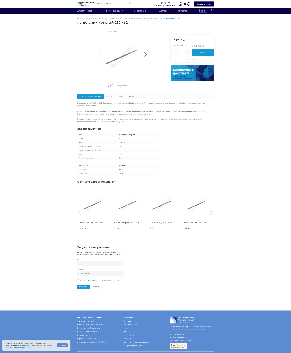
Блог (125, 328)
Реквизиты (128, 339)
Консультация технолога (133, 346)
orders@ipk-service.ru (165, 5)
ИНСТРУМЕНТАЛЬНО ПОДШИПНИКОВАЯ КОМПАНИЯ (88, 4)
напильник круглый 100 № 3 (126, 222)
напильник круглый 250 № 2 (196, 222)
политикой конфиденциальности (18, 348)
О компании (128, 317)
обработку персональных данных (106, 280)
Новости (127, 331)
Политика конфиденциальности (136, 342)
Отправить (83, 287)
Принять (62, 345)
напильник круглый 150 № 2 (161, 222)
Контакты (127, 321)
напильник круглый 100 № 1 (92, 222)
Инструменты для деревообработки (92, 342)
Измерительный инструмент (89, 331)
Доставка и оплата (131, 324)
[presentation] (99, 54)
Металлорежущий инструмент (89, 317)
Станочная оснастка (85, 321)
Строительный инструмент (88, 339)
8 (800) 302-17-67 (167, 2)
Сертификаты (129, 335)
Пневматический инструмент (89, 328)
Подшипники (82, 335)
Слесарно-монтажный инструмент (91, 324)
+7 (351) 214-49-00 (177, 334)
